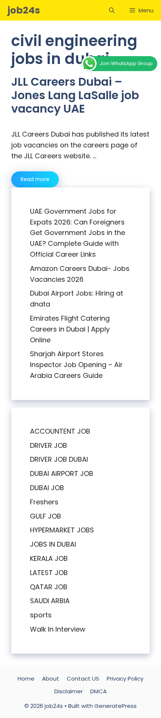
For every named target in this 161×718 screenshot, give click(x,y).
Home (26, 678)
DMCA (98, 691)
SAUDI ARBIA (50, 600)
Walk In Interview (57, 629)
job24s (23, 10)
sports (41, 615)
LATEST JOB (49, 572)
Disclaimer (68, 691)
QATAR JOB (48, 587)
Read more (35, 179)
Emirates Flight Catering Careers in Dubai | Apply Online (70, 329)
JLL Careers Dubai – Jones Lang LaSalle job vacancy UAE (75, 95)
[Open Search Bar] (111, 10)
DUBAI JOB (47, 487)
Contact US (83, 678)
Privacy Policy (125, 678)
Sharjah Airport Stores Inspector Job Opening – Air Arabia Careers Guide (76, 364)
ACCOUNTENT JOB (60, 431)
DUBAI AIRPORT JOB (61, 473)
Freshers (44, 502)
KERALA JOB (49, 558)
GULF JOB (45, 516)
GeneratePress (115, 706)
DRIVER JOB (48, 445)
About (50, 678)
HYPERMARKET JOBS (62, 530)
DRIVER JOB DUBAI (59, 459)
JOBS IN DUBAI (53, 544)
